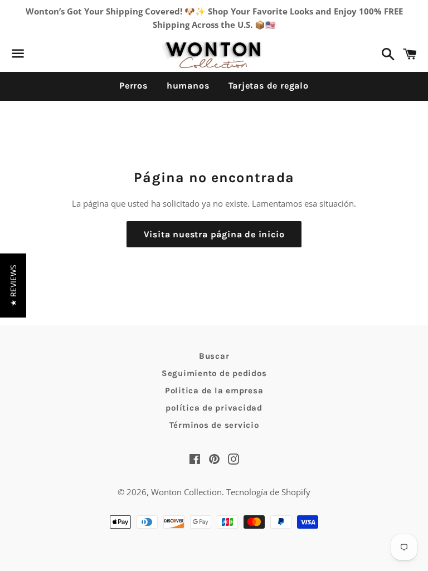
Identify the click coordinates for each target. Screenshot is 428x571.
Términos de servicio (214, 425)
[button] (13, 285)
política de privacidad (214, 408)
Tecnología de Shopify (268, 491)
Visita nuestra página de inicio (214, 234)
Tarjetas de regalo (268, 85)
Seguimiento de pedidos (214, 373)
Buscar (214, 356)
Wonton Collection (186, 491)
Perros (133, 85)
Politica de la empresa (214, 390)
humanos (188, 85)
